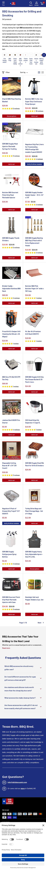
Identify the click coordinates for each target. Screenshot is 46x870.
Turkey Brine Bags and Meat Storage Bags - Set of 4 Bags (34, 511)
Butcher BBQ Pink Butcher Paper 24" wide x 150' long (34, 288)
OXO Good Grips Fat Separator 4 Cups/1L (32, 421)
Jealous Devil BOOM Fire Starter (11, 421)
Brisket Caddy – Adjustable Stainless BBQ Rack (11, 288)
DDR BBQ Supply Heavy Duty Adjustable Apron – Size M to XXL (34, 554)
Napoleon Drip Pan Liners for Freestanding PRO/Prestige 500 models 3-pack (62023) (34, 148)
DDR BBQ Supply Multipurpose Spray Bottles (9, 554)
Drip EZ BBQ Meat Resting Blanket (11, 100)
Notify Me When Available (34, 164)
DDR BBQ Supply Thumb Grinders (10, 239)
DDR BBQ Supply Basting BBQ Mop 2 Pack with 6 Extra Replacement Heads (34, 242)
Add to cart (34, 116)
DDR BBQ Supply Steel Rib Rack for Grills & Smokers (34, 464)
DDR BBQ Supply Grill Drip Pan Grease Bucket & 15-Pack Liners (34, 379)
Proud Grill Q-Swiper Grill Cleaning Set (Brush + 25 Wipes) (11, 334)
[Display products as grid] (39, 72)
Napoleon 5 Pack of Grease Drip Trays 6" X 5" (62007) (11, 511)
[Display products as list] (43, 72)
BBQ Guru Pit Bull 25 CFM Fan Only (11, 378)
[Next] (44, 55)
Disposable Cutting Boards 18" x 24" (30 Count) (9, 465)
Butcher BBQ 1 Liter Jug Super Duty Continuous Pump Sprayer (34, 101)
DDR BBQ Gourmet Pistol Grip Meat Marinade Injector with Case (11, 599)
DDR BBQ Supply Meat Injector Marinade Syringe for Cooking (10, 146)
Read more (6, 648)
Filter (8, 72)
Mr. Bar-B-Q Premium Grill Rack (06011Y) (33, 332)
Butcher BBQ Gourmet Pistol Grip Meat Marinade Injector (10, 195)
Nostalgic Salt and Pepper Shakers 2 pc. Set (34, 598)
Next (39, 623)
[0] (42, 3)
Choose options (11, 116)
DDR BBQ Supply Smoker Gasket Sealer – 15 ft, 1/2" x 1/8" (34, 195)
